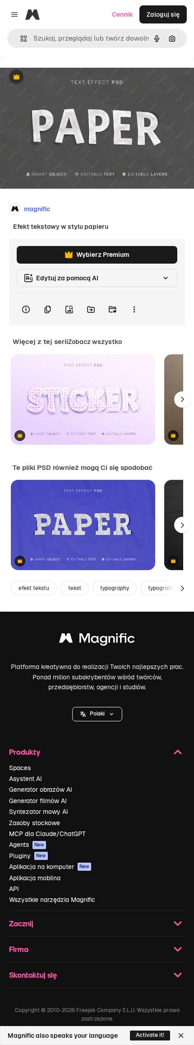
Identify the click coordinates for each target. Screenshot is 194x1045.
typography (114, 588)
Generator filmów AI (38, 801)
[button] (97, 714)
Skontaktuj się (33, 975)
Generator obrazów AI (40, 789)
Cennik (122, 14)
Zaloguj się (163, 14)
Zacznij (21, 923)
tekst (74, 588)
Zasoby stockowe (34, 823)
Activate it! (150, 1035)
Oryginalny (62, 77)
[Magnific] (97, 640)
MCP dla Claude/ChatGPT (47, 834)
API (14, 889)
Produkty (24, 752)
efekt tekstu (33, 588)
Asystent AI (25, 779)
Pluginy (27, 856)
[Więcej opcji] (134, 309)
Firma (18, 949)
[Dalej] (182, 399)
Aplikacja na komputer (49, 867)
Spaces (20, 768)
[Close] (181, 1035)
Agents (26, 845)
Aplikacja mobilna (34, 878)
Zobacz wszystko (95, 342)
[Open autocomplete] (20, 38)
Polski (97, 713)
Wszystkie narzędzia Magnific (52, 900)
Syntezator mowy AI (38, 812)
